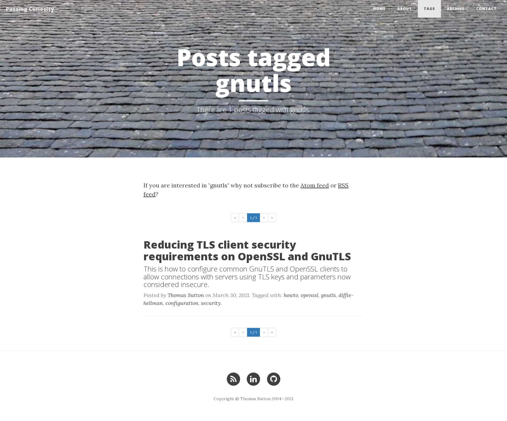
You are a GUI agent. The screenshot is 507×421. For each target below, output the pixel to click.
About (404, 8)
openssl (309, 295)
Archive (455, 8)
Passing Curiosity (30, 8)
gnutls (328, 295)
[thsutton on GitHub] (273, 378)
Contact (486, 8)
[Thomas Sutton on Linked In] (253, 378)
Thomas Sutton (186, 295)
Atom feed (314, 185)
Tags (429, 8)
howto (291, 295)
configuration (181, 303)
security (211, 303)
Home (379, 8)
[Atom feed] (233, 378)
